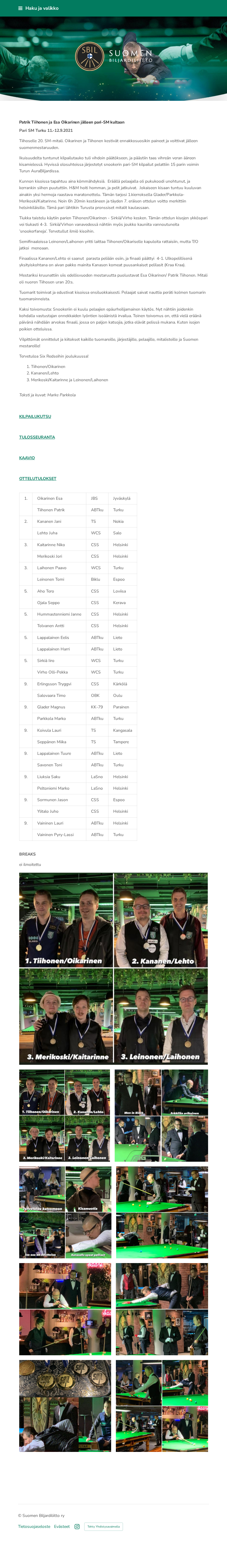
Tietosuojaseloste (34, 1527)
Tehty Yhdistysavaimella (103, 1527)
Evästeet (62, 1527)
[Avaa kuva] (64, 1116)
